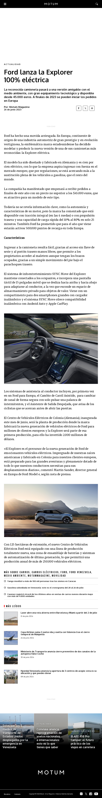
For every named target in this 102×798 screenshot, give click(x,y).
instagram (81, 793)
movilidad (59, 575)
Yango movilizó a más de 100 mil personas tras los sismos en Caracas (41, 581)
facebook (78, 108)
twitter (85, 108)
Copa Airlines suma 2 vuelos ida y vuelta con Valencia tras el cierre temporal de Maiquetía (55, 633)
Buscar (95, 4)
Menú (5, 4)
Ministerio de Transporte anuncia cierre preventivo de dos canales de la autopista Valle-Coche (58, 652)
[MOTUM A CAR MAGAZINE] (51, 4)
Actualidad (12, 64)
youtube (96, 793)
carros (25, 572)
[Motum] (51, 772)
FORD (64, 572)
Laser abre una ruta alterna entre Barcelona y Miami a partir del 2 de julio (59, 612)
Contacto (17, 794)
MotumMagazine (39, 575)
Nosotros (7, 794)
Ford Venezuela (80, 572)
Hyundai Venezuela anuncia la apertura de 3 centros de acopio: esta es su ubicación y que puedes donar (59, 672)
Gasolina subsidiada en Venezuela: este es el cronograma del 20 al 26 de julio (45, 588)
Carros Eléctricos (45, 572)
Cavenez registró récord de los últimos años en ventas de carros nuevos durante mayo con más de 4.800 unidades (50, 595)
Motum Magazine (19, 106)
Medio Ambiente (15, 575)
